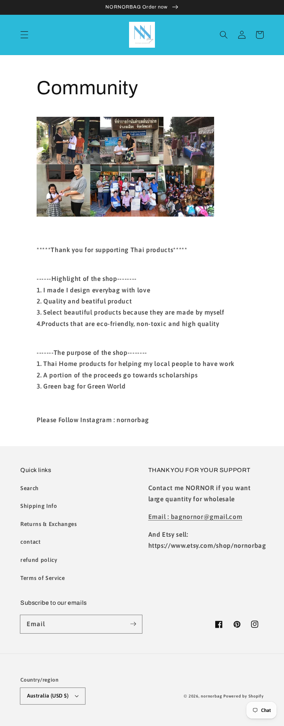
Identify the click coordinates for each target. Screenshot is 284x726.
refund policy (38, 560)
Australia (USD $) (47, 696)
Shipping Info (38, 506)
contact (30, 542)
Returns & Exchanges (48, 524)
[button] (24, 35)
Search (29, 488)
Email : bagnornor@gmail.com (195, 516)
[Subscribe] (133, 624)
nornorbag (211, 696)
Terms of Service (42, 578)
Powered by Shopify (243, 696)
